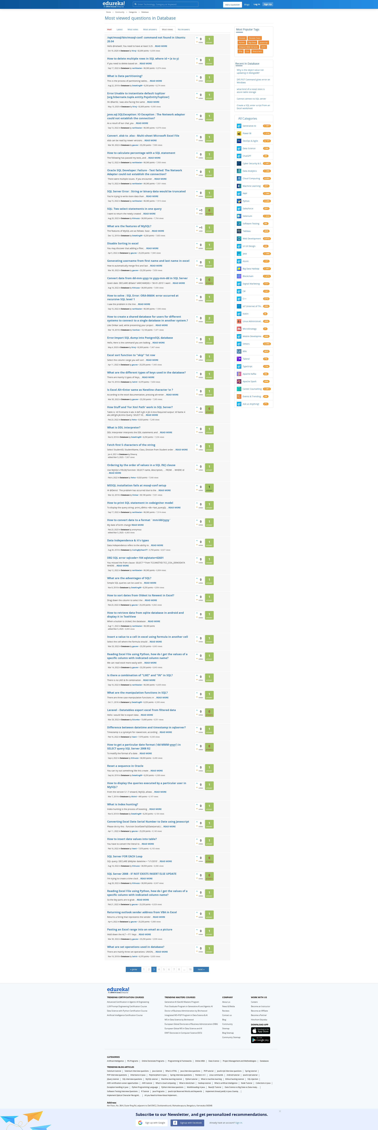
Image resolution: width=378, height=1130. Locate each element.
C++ (244, 298)
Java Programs (158, 1091)
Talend (246, 358)
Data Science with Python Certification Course (127, 1010)
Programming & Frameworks (180, 1061)
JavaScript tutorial (250, 1075)
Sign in (238, 1122)
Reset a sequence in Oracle (125, 766)
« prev (133, 969)
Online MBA (200, 1061)
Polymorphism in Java (158, 1075)
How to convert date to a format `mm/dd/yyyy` (139, 520)
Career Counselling (252, 388)
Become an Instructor (260, 1006)
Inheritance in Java (137, 1075)
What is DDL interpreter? (123, 427)
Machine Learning (252, 186)
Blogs (247, 4)
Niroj (134, 51)
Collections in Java (263, 1083)
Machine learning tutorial (171, 1079)
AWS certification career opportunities (122, 1083)
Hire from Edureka (259, 1019)
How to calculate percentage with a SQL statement (141, 153)
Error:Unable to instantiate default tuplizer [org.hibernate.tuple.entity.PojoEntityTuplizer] (138, 95)
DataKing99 (137, 85)
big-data (252, 42)
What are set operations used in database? (135, 947)
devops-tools (254, 38)
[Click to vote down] (196, 42)
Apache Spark (249, 381)
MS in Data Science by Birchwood (179, 1019)
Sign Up (268, 4)
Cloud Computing (251, 178)
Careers (254, 1002)
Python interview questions (172, 1087)
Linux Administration (253, 321)
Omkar (135, 495)
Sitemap (225, 1028)
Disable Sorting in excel (123, 243)
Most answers (150, 29)
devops (242, 38)
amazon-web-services (248, 47)
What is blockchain (186, 1083)
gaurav (135, 145)
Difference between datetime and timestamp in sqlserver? (146, 727)
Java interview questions (190, 1071)
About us (226, 1002)
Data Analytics (250, 170)
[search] (135, 4)
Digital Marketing (251, 283)
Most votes (133, 29)
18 (190, 969)
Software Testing (251, 223)
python (242, 42)
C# (244, 291)
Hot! (109, 29)
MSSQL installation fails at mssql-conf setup (136, 485)
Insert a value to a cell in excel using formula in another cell (147, 636)
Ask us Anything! (251, 404)
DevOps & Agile (250, 140)
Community (227, 1024)
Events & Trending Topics (253, 396)
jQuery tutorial (113, 1079)
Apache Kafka (249, 373)
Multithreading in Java (196, 1087)
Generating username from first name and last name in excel (148, 260)
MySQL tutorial (152, 1079)
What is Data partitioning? (124, 76)
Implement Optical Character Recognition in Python (124, 1095)
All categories (247, 118)
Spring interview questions (181, 1075)
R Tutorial (145, 1091)
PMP (245, 193)
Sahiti (134, 382)
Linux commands (216, 1075)
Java (245, 253)
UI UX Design (249, 246)
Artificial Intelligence (115, 1061)
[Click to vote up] (196, 38)
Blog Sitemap (228, 1033)
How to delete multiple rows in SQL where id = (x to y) (143, 58)
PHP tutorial (209, 1071)
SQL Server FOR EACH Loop (124, 856)
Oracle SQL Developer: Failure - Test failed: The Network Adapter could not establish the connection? (144, 172)
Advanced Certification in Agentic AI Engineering (128, 1002)
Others (246, 343)
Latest (120, 29)
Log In (257, 4)
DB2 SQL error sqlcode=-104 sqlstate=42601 (135, 557)
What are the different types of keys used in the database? (146, 372)
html (263, 47)
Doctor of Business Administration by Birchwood (186, 1010)
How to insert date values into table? (132, 839)
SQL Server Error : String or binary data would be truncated (146, 191)
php (240, 51)
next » (201, 969)
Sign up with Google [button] (155, 1122)
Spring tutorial (251, 1071)
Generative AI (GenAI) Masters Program (182, 1002)
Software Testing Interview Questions (122, 1091)
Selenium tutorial (114, 1071)
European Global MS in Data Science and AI (183, 1028)
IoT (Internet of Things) (253, 306)
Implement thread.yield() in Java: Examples (222, 1091)
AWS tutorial (147, 1083)
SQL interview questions (132, 1079)
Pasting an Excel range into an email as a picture (139, 929)
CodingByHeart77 (140, 550)
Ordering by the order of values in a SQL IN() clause (141, 465)
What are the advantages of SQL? (129, 578)
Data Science (249, 148)
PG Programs (132, 1061)
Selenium (247, 216)
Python (246, 201)
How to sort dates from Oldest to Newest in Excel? (140, 595)
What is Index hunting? (122, 804)
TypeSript (247, 366)
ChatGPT (247, 155)
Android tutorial (233, 1075)
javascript (264, 42)
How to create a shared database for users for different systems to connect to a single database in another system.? (147, 318)
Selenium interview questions (137, 1071)
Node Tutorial (246, 1083)
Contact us (227, 1015)
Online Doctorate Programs (153, 1061)
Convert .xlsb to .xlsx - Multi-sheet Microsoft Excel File (143, 135)
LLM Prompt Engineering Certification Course (127, 1006)
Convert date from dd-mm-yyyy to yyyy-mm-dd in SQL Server (147, 278)
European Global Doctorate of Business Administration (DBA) (191, 1024)
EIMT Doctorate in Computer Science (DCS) (183, 1033)
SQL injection (252, 1079)
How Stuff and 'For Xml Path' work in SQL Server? (140, 407)
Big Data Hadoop (251, 268)
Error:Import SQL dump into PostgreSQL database (140, 337)
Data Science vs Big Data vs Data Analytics (242, 1087)
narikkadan (137, 68)
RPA (245, 351)
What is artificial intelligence (225, 1083)
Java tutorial (157, 1071)
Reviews (225, 1010)
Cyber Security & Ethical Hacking (253, 163)
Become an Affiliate (259, 1010)
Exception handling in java (117, 1087)
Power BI (247, 133)
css (247, 51)
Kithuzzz (136, 218)
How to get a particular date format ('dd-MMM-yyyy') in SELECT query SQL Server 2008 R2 (144, 746)
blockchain (257, 51)
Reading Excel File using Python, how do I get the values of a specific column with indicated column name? (147, 656)
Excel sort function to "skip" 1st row (131, 355)
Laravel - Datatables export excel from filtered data (141, 710)
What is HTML (171, 1071)
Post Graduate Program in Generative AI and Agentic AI (189, 1006)
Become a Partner (259, 1015)
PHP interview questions (117, 1075)
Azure (246, 261)
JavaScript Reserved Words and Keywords (185, 1091)
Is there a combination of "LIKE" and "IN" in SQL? (140, 675)
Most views (167, 29)
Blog (224, 1019)
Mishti (134, 796)
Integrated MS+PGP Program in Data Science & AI (186, 1015)
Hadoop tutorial (204, 1083)
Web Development (252, 238)
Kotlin (246, 313)
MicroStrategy (249, 328)
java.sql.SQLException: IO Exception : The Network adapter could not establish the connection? (146, 116)
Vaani (134, 737)
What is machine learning (211, 1079)
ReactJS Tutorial (214, 1087)
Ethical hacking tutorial (234, 1079)
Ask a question (232, 4)
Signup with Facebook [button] (191, 1122)
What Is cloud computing (166, 1083)
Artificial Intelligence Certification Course (124, 1015)
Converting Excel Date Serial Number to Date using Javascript (148, 821)
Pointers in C (200, 1075)
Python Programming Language (145, 1087)
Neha (134, 419)
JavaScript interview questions (229, 1071)
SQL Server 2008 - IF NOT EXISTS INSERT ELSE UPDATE (141, 873)
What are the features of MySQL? (129, 226)
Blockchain (248, 276)
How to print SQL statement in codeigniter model (140, 502)
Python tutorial (191, 1079)
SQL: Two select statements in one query (134, 208)
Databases (264, 1061)
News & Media (228, 1006)
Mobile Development (253, 336)
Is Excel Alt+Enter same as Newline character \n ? (140, 389)
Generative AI (249, 125)
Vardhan (136, 330)
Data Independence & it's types (128, 540)
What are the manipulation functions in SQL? (137, 692)
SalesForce (248, 208)
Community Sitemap (231, 1037)
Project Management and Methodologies (239, 1061)
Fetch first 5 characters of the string (131, 445)
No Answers (184, 29)
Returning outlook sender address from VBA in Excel (142, 912)
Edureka (136, 719)
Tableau (247, 231)
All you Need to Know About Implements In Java (162, 1095)
